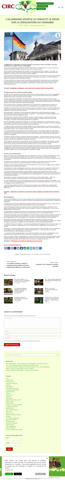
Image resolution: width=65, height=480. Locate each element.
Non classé (9, 411)
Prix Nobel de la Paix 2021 (13, 418)
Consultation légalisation (12, 390)
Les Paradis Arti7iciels (12, 406)
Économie (8, 396)
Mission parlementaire (12, 409)
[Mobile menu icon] (62, 7)
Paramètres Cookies (40, 474)
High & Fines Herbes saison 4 (13, 400)
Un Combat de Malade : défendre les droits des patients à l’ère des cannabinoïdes (20, 290)
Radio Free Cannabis (11, 419)
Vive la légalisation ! (11, 426)
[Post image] (8, 282)
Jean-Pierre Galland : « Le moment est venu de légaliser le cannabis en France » (22, 280)
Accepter (9, 474)
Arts (7, 378)
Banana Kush (9, 380)
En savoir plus (9, 470)
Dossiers (8, 393)
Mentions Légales (50, 477)
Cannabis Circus (10, 381)
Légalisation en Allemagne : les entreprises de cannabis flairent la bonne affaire (32, 88)
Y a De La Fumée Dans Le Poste (14, 429)
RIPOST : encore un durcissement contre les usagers (51, 290)
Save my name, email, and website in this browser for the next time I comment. (22, 341)
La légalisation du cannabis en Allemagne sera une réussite (26, 241)
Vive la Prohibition (11, 428)
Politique (7, 33)
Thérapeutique (10, 424)
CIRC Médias (9, 386)
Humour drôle (9, 401)
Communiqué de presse (12, 388)
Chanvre (8, 385)
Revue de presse (9, 36)
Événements (9, 398)
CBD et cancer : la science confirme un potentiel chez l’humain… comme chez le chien (52, 299)
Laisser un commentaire (45, 254)
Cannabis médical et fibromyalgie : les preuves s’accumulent (21, 299)
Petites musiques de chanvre (13, 414)
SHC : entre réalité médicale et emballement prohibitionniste (53, 280)
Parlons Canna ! (10, 413)
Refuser (18, 474)
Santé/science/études (11, 423)
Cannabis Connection (11, 383)
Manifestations (10, 408)
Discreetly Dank (10, 391)
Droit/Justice (9, 395)
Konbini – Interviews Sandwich (14, 404)
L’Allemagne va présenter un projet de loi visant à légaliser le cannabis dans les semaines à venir (32, 192)
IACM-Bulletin (9, 403)
